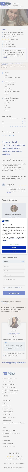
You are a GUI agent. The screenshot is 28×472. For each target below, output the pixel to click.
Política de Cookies (12, 238)
